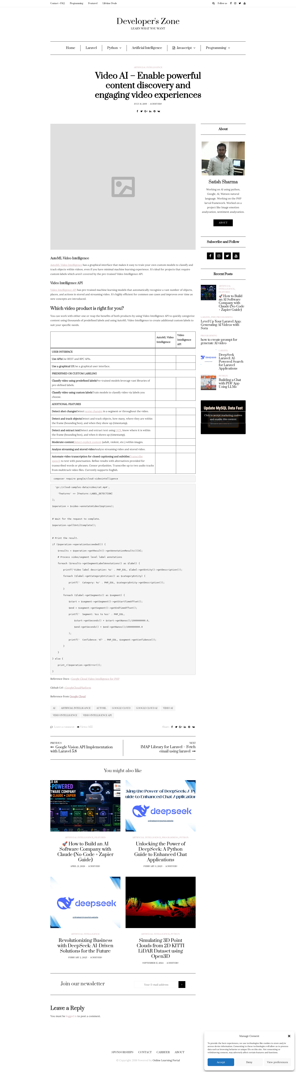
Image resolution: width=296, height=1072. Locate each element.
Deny (249, 1062)
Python (112, 48)
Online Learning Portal (166, 1060)
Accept (221, 1062)
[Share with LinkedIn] (150, 111)
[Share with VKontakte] (159, 111)
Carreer (163, 1052)
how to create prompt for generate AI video (219, 341)
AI (54, 708)
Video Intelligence (65, 715)
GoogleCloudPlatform (77, 687)
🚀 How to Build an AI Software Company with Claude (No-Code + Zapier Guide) (231, 303)
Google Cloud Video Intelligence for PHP (95, 678)
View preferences (277, 1062)
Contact (145, 1052)
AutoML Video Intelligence (66, 265)
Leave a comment (64, 727)
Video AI (168, 708)
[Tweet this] (141, 111)
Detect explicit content (87, 442)
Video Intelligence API (63, 289)
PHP (213, 317)
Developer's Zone (148, 21)
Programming (76, 3)
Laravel (91, 48)
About (223, 222)
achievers (156, 104)
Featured (92, 3)
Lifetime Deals (110, 3)
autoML (101, 708)
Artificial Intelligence (147, 48)
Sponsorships (122, 1052)
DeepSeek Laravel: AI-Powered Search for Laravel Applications (231, 361)
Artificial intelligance (76, 708)
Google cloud (121, 708)
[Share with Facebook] (137, 111)
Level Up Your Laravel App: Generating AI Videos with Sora (221, 325)
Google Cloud (78, 696)
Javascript (184, 48)
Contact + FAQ (57, 3)
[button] (289, 1036)
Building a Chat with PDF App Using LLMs (230, 383)
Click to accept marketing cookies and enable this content (223, 417)
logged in (71, 1016)
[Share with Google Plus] (146, 111)
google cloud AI (146, 708)
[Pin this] (154, 111)
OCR (118, 430)
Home (70, 48)
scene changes (93, 411)
